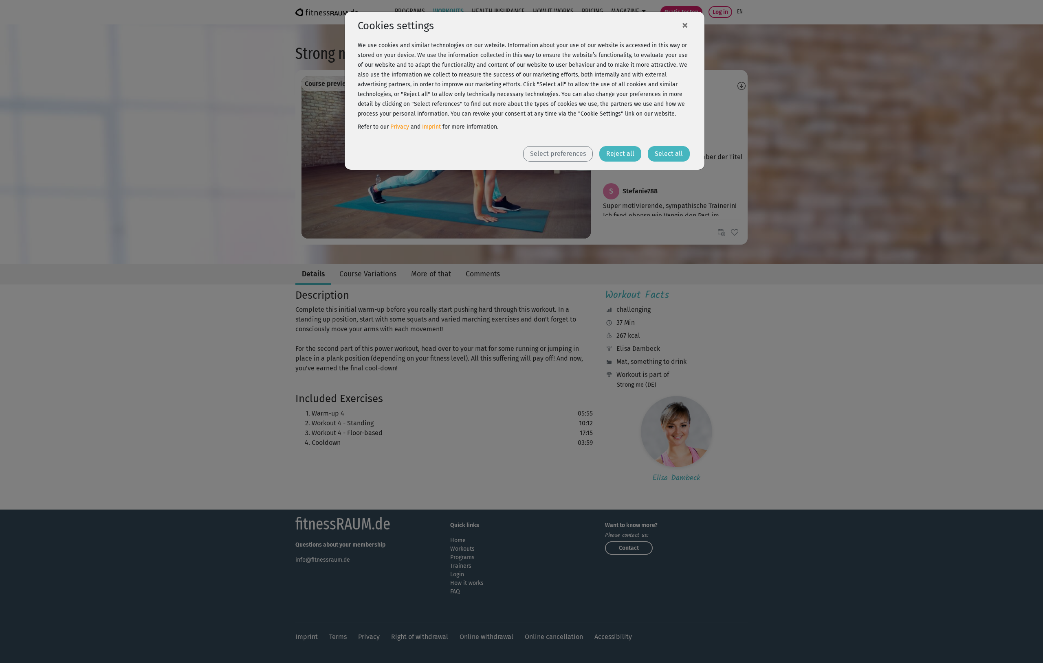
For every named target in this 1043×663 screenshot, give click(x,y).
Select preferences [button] (558, 154)
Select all (669, 154)
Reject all (620, 154)
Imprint (431, 126)
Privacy (399, 126)
